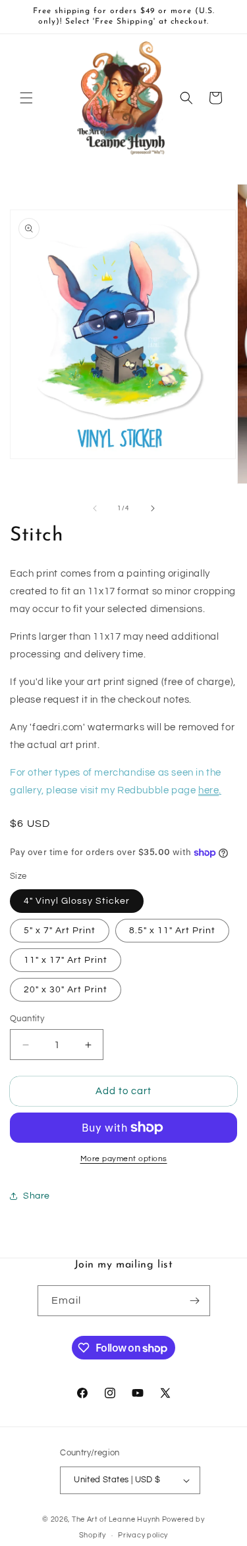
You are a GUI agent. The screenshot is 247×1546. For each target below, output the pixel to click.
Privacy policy (143, 1535)
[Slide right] (152, 508)
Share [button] (36, 1196)
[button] (26, 97)
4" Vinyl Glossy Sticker (77, 901)
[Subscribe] (194, 1300)
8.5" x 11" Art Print (172, 930)
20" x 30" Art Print (65, 989)
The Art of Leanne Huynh (116, 1519)
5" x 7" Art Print (60, 930)
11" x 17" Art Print (65, 960)
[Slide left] (94, 508)
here (208, 790)
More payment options (123, 1159)
